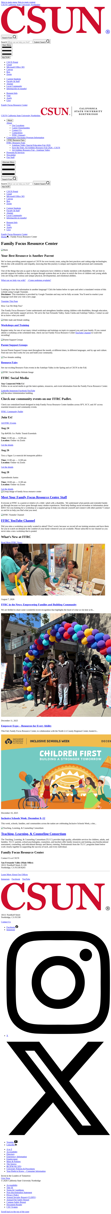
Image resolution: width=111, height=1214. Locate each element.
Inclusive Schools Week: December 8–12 (23, 818)
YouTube (31, 391)
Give (8, 100)
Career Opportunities (21, 128)
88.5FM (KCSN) (13, 1166)
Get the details (7, 445)
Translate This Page (9, 301)
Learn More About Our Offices (14, 874)
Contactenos (17, 133)
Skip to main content (26, 2)
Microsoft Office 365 (15, 67)
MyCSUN (5, 57)
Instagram (13, 391)
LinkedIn (5, 391)
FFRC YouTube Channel (18, 520)
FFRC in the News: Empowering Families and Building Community (39, 604)
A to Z (9, 1149)
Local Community (14, 86)
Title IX (9, 1188)
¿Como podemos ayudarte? (39, 280)
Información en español (16, 88)
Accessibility (11, 1152)
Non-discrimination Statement (19, 1192)
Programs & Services (15, 152)
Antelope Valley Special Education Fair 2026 (31, 145)
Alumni (9, 84)
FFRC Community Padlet (12, 411)
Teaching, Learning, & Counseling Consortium (33, 834)
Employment (11, 1159)
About (10, 120)
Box (8, 72)
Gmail (9, 64)
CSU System (12, 1207)
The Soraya (11, 1164)
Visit (8, 95)
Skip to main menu (9, 2)
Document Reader (14, 1204)
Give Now (5, 1178)
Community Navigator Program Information (25, 137)
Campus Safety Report (16, 1202)
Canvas (9, 69)
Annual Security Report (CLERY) (21, 1197)
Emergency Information (16, 1157)
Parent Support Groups (14, 345)
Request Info (11, 93)
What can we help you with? (13, 280)
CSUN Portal (12, 62)
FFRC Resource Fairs (16, 140)
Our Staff (10, 157)
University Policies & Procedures (20, 1169)
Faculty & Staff (13, 81)
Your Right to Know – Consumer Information (26, 1171)
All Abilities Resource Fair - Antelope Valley (31, 150)
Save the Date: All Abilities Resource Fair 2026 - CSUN (36, 148)
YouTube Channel (83, 333)
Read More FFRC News (11, 542)
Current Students (13, 79)
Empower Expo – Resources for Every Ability (26, 725)
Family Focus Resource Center (14, 105)
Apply (9, 98)
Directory (10, 1154)
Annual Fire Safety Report (17, 1200)
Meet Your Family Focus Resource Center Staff (34, 497)
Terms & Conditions (15, 1190)
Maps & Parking (13, 1161)
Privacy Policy (12, 1195)
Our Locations (18, 125)
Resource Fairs (9, 362)
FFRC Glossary (18, 135)
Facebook (22, 391)
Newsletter (11, 155)
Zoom (9, 74)
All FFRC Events (8, 423)
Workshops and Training (15, 325)
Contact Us (17, 130)
